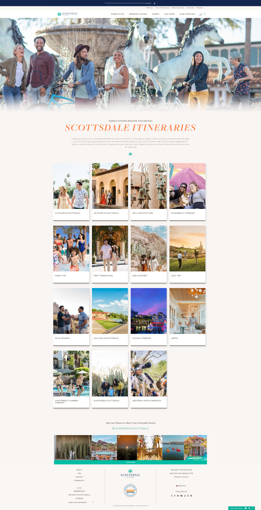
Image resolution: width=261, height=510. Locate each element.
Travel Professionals (162, 8)
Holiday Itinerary (141, 338)
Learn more (148, 3)
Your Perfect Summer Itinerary (66, 401)
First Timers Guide (103, 275)
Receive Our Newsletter (181, 473)
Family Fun (60, 275)
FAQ (79, 473)
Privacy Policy (181, 477)
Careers (79, 498)
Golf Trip (176, 275)
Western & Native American (146, 400)
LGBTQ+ (175, 338)
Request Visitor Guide (181, 470)
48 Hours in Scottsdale (106, 213)
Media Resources (178, 8)
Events (155, 14)
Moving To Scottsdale (79, 495)
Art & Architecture (142, 213)
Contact (79, 477)
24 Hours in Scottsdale (67, 213)
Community (190, 8)
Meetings (150, 8)
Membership (79, 491)
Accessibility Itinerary (183, 213)
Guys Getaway (62, 338)
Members (200, 8)
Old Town (169, 14)
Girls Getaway (139, 275)
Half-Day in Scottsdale (106, 338)
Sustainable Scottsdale (106, 400)
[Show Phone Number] (249, 508)
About (79, 470)
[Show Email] (245, 508)
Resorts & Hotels (138, 14)
